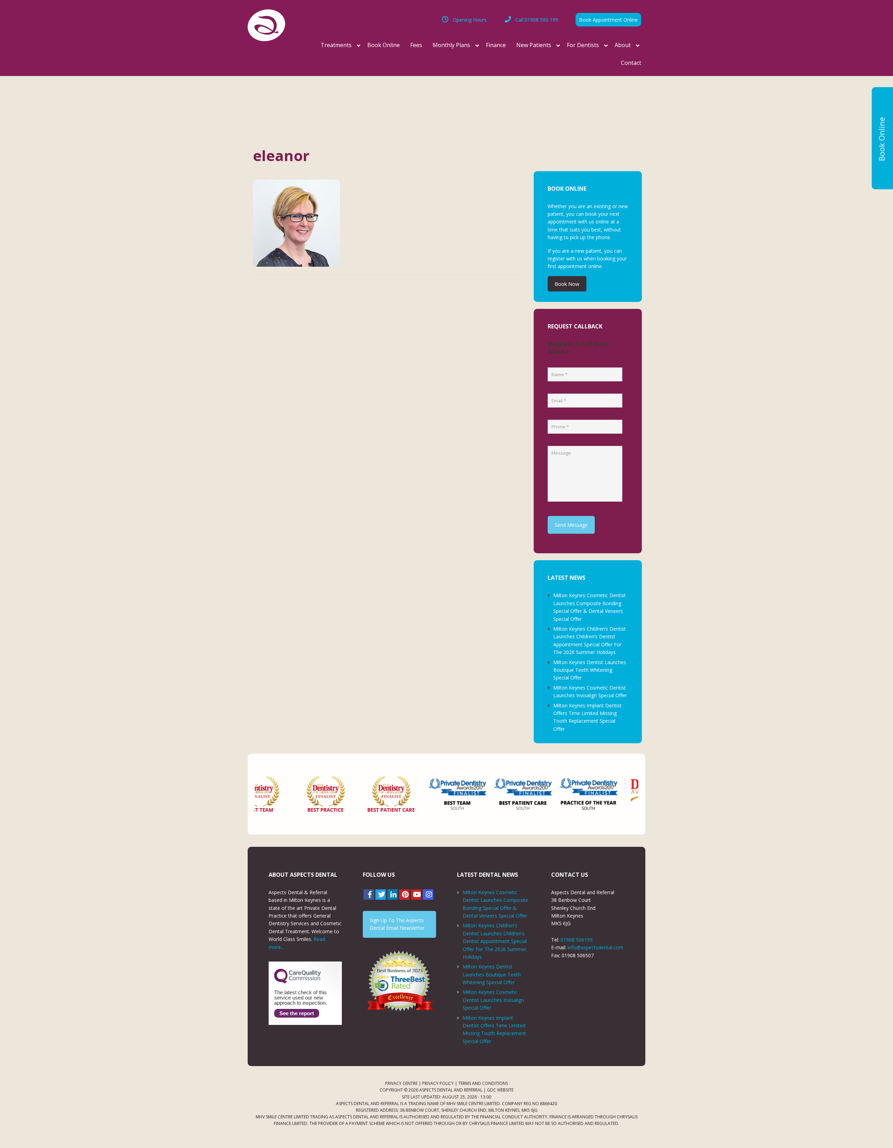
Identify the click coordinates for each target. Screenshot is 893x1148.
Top (876, 1131)
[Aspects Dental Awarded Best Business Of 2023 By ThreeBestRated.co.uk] (399, 980)
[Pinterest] (404, 894)
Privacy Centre (401, 1083)
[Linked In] (392, 894)
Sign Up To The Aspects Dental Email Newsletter (397, 924)
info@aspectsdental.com (595, 947)
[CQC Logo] (297, 981)
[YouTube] (416, 894)
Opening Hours (470, 19)
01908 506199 (577, 939)
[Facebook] (368, 894)
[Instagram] (428, 894)
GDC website (500, 1090)
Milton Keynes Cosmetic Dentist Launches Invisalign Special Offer (493, 1000)
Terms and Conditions (483, 1083)
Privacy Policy (438, 1083)
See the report (296, 1013)
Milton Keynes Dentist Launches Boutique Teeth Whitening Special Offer (589, 670)
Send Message (571, 525)
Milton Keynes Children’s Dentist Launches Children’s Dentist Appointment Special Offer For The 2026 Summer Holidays (495, 941)
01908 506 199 (536, 19)
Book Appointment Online (608, 19)
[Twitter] (380, 894)
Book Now (567, 283)
